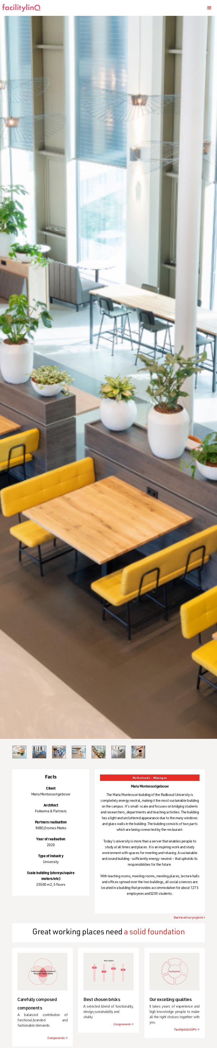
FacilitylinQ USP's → (187, 1029)
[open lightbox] (19, 752)
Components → (57, 1038)
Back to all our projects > (189, 917)
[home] (23, 8)
